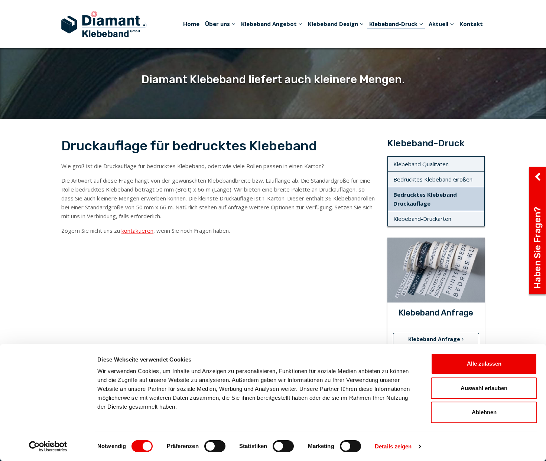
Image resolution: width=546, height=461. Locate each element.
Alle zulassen (484, 363)
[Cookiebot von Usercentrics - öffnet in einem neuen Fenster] (48, 446)
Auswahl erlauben (484, 388)
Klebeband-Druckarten (422, 218)
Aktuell (438, 23)
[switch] (214, 446)
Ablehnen (484, 412)
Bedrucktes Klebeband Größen (432, 179)
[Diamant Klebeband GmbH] (104, 23)
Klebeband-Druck (393, 23)
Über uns (217, 23)
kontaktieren (137, 230)
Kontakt (471, 23)
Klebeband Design (333, 23)
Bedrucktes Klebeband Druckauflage (425, 199)
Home (191, 23)
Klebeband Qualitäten (421, 164)
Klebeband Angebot (269, 23)
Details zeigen (393, 446)
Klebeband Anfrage (435, 339)
